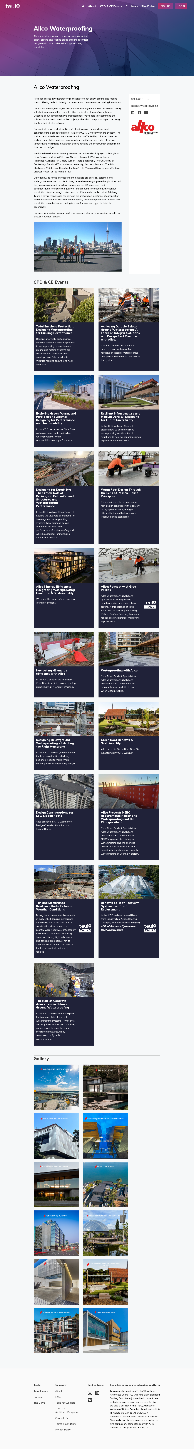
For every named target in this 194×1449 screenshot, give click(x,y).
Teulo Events (41, 1390)
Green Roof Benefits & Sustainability (117, 741)
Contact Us (61, 1418)
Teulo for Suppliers (65, 1402)
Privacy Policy (63, 1429)
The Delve (148, 6)
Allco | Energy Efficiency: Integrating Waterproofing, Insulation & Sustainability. (55, 590)
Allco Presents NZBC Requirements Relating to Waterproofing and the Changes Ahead (119, 817)
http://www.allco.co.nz (144, 105)
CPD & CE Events (111, 6)
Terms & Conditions (66, 1423)
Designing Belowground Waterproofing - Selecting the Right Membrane (55, 743)
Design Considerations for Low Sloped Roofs (54, 814)
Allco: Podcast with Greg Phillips (118, 588)
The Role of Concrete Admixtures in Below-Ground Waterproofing (52, 1004)
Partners (132, 6)
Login (181, 6)
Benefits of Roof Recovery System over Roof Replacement (120, 906)
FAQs (58, 1396)
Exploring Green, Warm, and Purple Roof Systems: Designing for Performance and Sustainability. (56, 418)
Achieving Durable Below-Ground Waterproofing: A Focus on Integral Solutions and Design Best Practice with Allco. (120, 333)
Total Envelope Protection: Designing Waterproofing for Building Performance (55, 330)
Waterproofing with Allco (119, 670)
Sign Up (165, 6)
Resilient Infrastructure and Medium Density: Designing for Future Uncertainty (120, 417)
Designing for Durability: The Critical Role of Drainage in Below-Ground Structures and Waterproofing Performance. (55, 498)
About (92, 6)
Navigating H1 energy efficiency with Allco (51, 672)
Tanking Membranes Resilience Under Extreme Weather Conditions (54, 906)
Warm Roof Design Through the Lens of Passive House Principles (121, 493)
